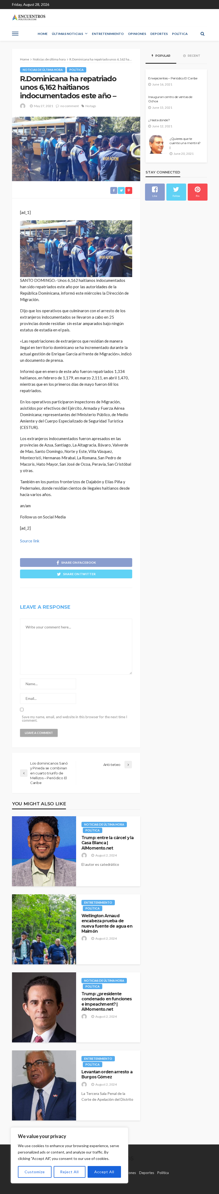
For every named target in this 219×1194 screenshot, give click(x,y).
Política (180, 34)
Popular (162, 56)
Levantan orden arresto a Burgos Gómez (106, 1074)
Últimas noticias (67, 34)
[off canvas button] (15, 33)
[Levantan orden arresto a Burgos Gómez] (44, 1085)
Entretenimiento (108, 34)
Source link (29, 540)
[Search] (202, 33)
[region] (69, 1155)
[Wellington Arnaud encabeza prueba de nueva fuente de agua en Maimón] (44, 929)
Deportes (159, 34)
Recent (193, 56)
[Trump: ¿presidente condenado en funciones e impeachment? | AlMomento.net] (44, 1007)
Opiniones (137, 34)
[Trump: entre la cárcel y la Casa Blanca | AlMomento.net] (44, 851)
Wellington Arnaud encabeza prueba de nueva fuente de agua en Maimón (106, 923)
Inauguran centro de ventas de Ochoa (170, 99)
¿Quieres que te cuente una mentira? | (185, 143)
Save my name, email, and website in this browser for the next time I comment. (74, 718)
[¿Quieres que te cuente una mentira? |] (157, 144)
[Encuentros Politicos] (28, 17)
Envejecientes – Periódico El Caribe (172, 78)
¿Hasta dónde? (159, 120)
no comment (69, 106)
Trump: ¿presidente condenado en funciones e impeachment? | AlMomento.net (106, 1001)
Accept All (104, 1171)
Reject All (69, 1171)
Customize (35, 1171)
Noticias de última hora (43, 69)
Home (43, 34)
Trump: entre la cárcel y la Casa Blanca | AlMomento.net (107, 843)
